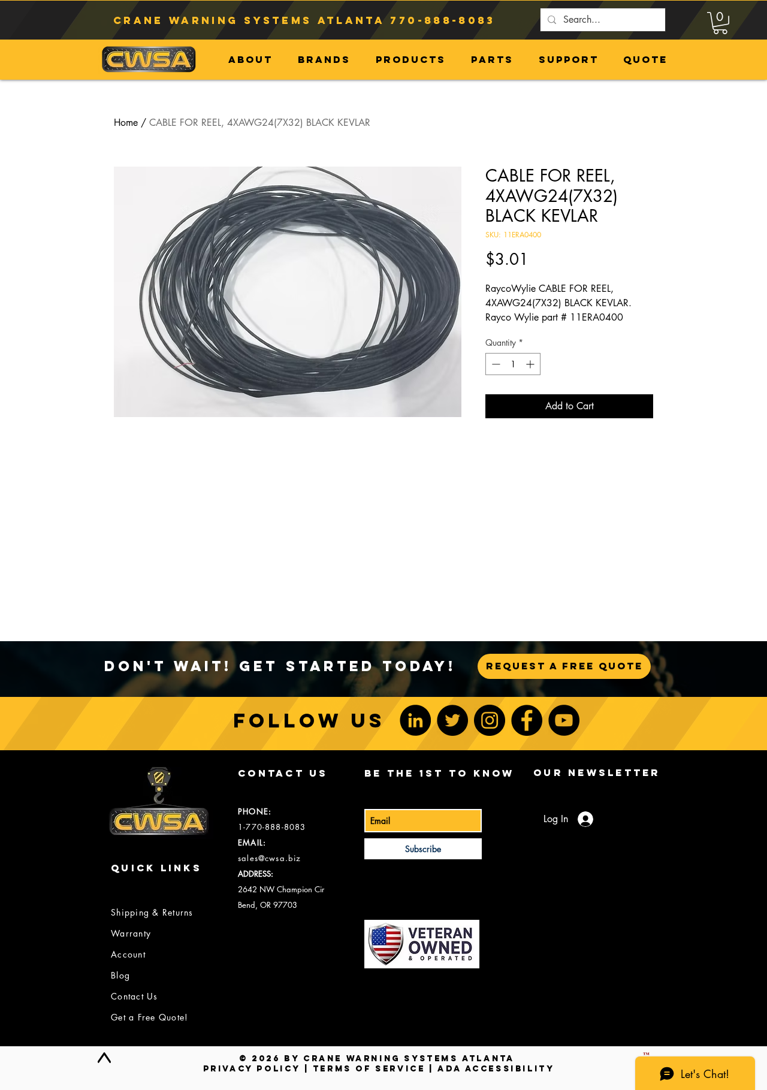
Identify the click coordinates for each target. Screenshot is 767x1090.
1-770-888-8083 (272, 827)
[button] (720, 23)
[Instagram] (489, 720)
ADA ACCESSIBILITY (495, 1069)
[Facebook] (526, 720)
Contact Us (134, 996)
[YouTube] (563, 720)
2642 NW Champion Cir (281, 889)
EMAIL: (252, 842)
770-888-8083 (442, 20)
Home (126, 122)
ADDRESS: (255, 873)
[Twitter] (452, 720)
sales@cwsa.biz (269, 858)
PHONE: (254, 811)
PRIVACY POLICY (251, 1069)
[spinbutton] (513, 364)
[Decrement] (494, 364)
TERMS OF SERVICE (369, 1069)
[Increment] (531, 364)
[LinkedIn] (415, 720)
